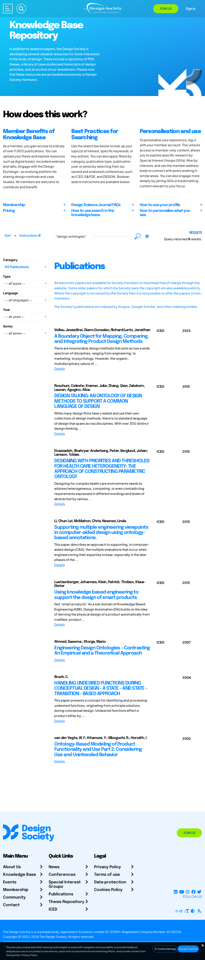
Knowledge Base (19, 875)
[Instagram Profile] (187, 892)
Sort (7, 235)
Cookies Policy (108, 890)
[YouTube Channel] (181, 892)
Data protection (110, 882)
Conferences (62, 875)
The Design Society (53, 936)
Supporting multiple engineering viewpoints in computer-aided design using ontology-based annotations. (101, 533)
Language (10, 293)
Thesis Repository (66, 902)
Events (9, 882)
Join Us (166, 8)
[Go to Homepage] (102, 8)
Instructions (28, 235)
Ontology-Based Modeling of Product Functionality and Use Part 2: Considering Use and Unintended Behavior (98, 749)
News (54, 867)
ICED (53, 909)
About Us (12, 867)
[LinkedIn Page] (175, 892)
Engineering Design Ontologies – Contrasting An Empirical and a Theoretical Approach (102, 651)
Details (59, 368)
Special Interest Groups (65, 884)
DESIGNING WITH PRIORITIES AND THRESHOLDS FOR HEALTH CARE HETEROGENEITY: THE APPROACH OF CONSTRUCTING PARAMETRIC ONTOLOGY (101, 468)
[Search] (21, 8)
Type (7, 276)
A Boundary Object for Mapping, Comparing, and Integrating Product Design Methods (101, 339)
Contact (11, 905)
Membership (15, 890)
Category (10, 260)
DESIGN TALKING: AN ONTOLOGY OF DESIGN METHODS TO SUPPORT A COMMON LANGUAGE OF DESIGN (98, 401)
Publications (61, 894)
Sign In (190, 8)
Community (14, 897)
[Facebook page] (193, 892)
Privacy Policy (107, 867)
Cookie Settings (166, 948)
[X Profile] (199, 892)
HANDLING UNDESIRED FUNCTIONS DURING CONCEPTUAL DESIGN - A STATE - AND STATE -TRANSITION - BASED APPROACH (100, 688)
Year (6, 309)
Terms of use (107, 875)
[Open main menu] (8, 8)
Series (8, 326)
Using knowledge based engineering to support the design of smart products (96, 595)
